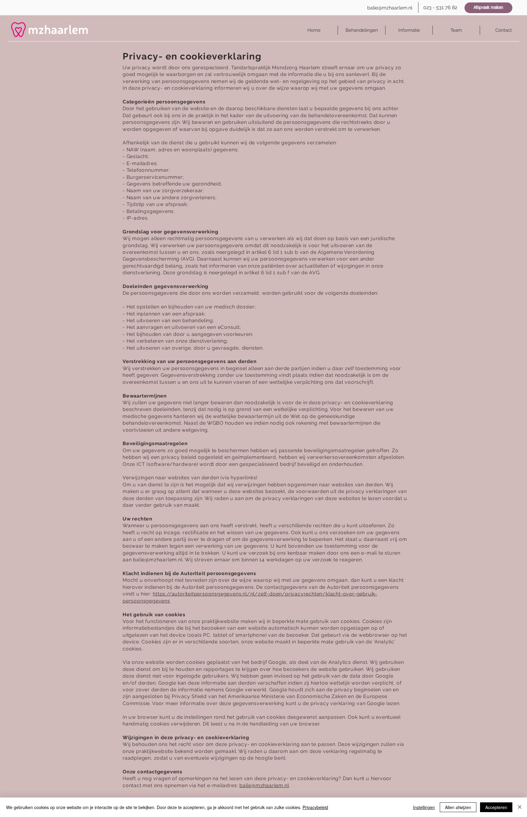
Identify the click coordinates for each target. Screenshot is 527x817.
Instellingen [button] (424, 807)
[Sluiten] (519, 807)
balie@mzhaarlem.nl (157, 560)
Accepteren (496, 807)
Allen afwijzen (458, 807)
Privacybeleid (315, 807)
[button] (408, 30)
